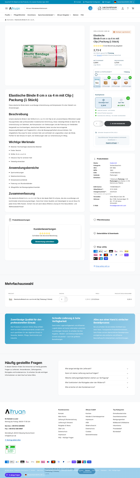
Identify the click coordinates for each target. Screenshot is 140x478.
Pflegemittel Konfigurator (92, 2)
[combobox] (58, 8)
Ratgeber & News (64, 425)
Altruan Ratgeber (63, 15)
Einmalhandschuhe (119, 413)
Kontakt (78, 2)
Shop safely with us (102, 266)
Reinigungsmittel (119, 419)
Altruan (11, 470)
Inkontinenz (117, 425)
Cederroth (113, 163)
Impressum (62, 434)
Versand (99, 55)
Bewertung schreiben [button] (44, 241)
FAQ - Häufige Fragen (66, 437)
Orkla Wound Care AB (102, 31)
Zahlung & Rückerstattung (67, 419)
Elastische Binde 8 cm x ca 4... (25, 20)
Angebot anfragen (111, 143)
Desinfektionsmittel (119, 416)
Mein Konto (62, 416)
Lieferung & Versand (65, 422)
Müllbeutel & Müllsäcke (121, 422)
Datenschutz (62, 431)
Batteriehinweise (91, 434)
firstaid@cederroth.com (118, 205)
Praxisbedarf (117, 428)
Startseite (10, 20)
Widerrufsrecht (91, 425)
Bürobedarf (117, 431)
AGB (87, 422)
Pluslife (7, 15)
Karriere (88, 413)
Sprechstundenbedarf (45, 15)
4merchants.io (25, 470)
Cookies (88, 431)
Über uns (61, 428)
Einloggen (108, 2)
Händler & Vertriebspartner (95, 416)
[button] (6, 8)
